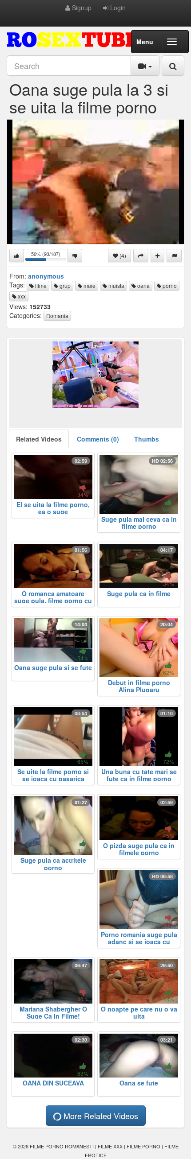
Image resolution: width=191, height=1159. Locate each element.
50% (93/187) (49, 256)
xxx (21, 296)
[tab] (39, 439)
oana (143, 285)
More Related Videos (99, 1115)
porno (169, 285)
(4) (122, 255)
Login (117, 7)
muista (115, 285)
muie (89, 285)
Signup (81, 7)
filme (40, 285)
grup (64, 285)
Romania (57, 315)
